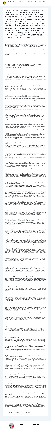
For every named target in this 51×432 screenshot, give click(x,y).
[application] (23, 1)
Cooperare (40, 1)
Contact (9, 4)
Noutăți (36, 1)
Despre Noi (12, 1)
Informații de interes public (19, 1)
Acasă (8, 1)
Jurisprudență (27, 1)
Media (44, 1)
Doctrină (32, 1)
